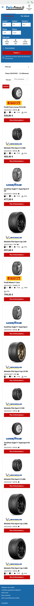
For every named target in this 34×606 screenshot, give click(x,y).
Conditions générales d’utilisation (11, 590)
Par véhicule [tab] (25, 16)
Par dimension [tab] (9, 16)
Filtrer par (8, 67)
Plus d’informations (16, 120)
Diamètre (25, 21)
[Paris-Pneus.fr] (15, 8)
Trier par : (9, 80)
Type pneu (5, 37)
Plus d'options (10, 48)
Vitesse (14, 29)
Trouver (16, 53)
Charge (4, 29)
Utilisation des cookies (7, 587)
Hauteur (15, 21)
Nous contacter (5, 595)
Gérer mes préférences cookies (10, 598)
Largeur (5, 21)
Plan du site (4, 592)
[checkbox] (7, 42)
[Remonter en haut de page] (29, 602)
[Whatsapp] (28, 2)
